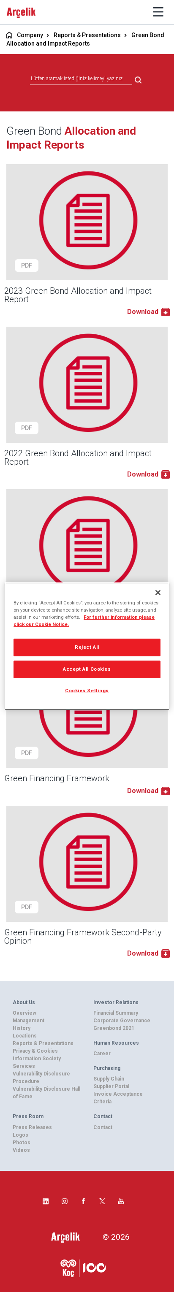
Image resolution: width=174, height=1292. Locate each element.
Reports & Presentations (87, 35)
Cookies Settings (87, 690)
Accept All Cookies (87, 669)
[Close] (158, 592)
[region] (86, 646)
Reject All (87, 647)
